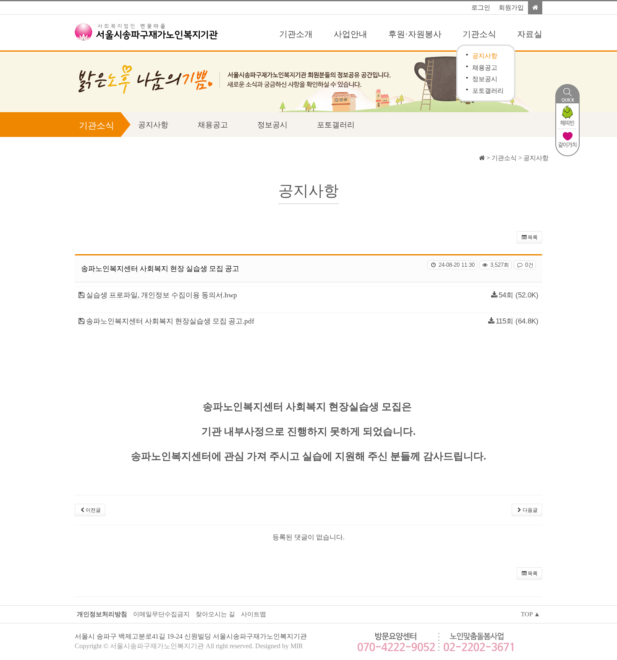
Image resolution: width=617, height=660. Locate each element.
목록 (533, 237)
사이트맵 (253, 614)
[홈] (535, 7)
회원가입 (511, 7)
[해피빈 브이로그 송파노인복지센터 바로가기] (567, 115)
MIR (296, 645)
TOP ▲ (530, 614)
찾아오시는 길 (215, 614)
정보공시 (484, 78)
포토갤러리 (488, 90)
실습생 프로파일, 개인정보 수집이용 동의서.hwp (160, 295)
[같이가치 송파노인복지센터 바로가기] (567, 142)
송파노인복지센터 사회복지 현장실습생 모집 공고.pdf (169, 321)
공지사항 (484, 55)
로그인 (480, 7)
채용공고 (484, 67)
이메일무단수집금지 (161, 614)
